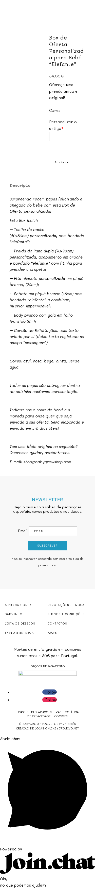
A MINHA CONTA (18, 605)
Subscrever (47, 545)
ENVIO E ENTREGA (19, 632)
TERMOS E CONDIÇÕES (66, 614)
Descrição (20, 185)
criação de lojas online (36, 728)
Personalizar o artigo (63, 125)
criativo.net (69, 728)
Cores (54, 110)
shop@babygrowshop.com (47, 461)
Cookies (61, 716)
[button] (59, 162)
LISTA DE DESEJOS (20, 623)
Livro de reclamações (34, 712)
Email (23, 530)
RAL (58, 712)
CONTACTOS (57, 623)
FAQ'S (52, 632)
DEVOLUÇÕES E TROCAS (67, 605)
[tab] (44, 185)
